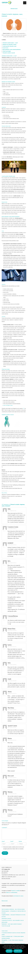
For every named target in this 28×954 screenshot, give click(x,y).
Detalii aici (18, 950)
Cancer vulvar (4, 930)
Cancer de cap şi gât (6, 925)
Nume (3, 841)
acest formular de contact (18, 895)
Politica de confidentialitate (11, 892)
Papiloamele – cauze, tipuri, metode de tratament (12, 924)
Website (20, 841)
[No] (26, 949)
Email (11, 841)
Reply (4, 547)
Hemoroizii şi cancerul (6, 918)
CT (23, 408)
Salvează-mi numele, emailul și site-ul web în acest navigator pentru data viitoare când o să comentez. (13, 847)
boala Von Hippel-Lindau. (8, 405)
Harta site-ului (4, 900)
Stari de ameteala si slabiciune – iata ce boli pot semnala (13, 909)
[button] (24, 2)
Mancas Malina (4, 492)
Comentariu (4, 827)
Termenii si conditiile (15, 890)
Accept (9, 950)
